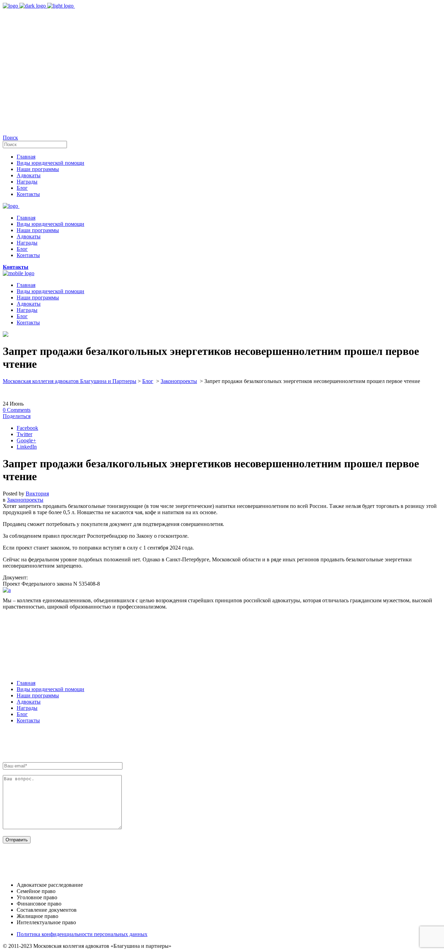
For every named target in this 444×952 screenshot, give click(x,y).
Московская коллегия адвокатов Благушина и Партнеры (69, 381)
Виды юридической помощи (50, 689)
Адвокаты (29, 702)
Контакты (28, 720)
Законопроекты (179, 381)
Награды (27, 708)
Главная (26, 683)
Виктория (37, 493)
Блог (147, 381)
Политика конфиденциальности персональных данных (82, 934)
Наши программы (38, 695)
